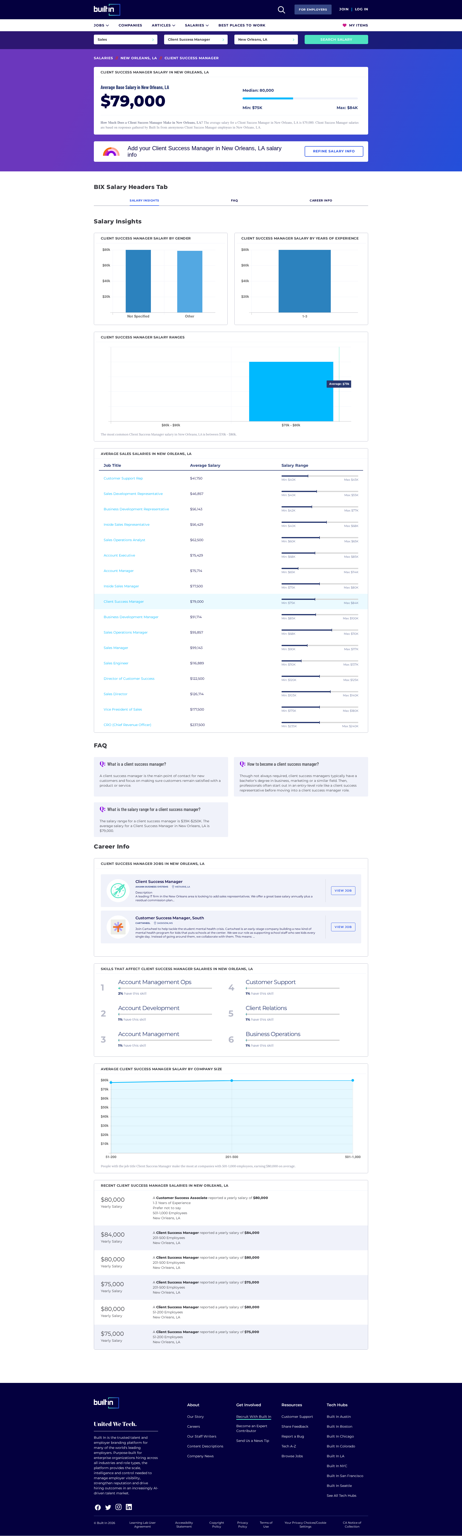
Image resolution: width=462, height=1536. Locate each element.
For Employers (313, 9)
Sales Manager (116, 648)
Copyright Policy (216, 1524)
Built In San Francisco (345, 1476)
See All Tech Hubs (341, 1495)
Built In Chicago (340, 1436)
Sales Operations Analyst (124, 540)
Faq (234, 200)
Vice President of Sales (123, 709)
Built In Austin (339, 1416)
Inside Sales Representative (126, 524)
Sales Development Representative (133, 494)
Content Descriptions (205, 1446)
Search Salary (336, 39)
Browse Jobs (292, 1456)
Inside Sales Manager (121, 586)
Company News (200, 1456)
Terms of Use (266, 1524)
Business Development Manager (131, 617)
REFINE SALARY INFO (334, 151)
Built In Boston (339, 1426)
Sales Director (116, 694)
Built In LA (335, 1456)
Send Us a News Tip (252, 1441)
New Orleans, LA (139, 58)
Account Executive (119, 555)
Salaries (195, 25)
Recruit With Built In (253, 1416)
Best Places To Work (241, 25)
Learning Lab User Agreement (142, 1524)
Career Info (321, 200)
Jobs (100, 25)
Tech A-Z (289, 1446)
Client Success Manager (124, 601)
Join (344, 9)
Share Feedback (295, 1426)
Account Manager (119, 571)
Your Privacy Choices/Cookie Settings (305, 1524)
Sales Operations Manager (126, 632)
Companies (130, 25)
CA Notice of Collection (352, 1524)
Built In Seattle (339, 1486)
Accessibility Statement (184, 1524)
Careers (193, 1426)
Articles (162, 25)
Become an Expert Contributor (251, 1428)
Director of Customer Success (129, 678)
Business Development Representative (136, 509)
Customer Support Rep (123, 478)
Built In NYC (337, 1466)
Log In (361, 9)
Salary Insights (144, 200)
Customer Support (297, 1416)
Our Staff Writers (201, 1436)
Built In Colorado (341, 1446)
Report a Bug (293, 1436)
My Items (358, 25)
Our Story (195, 1416)
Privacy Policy (242, 1524)
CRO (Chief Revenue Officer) (127, 725)
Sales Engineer (116, 663)
